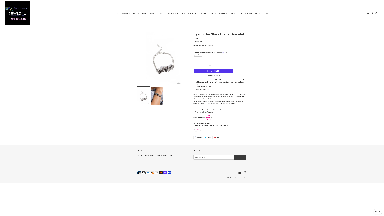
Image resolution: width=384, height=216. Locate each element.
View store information (202, 89)
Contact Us (174, 155)
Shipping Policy (162, 155)
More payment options (213, 75)
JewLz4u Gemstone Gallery (239, 178)
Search (140, 155)
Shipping (196, 45)
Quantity (197, 55)
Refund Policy (149, 155)
